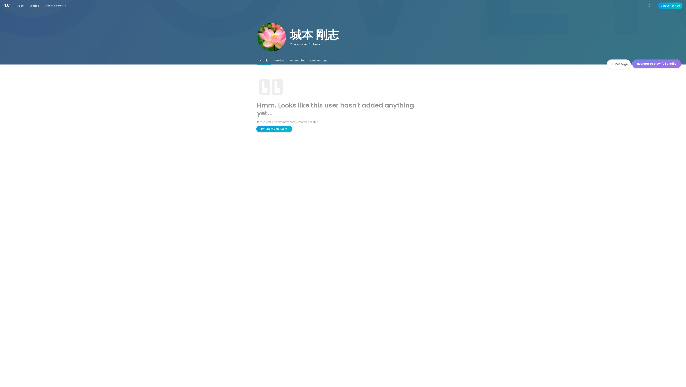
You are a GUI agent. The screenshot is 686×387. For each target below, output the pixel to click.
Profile (264, 60)
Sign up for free (670, 6)
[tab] (264, 60)
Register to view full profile (656, 64)
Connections (318, 60)
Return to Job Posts (274, 129)
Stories (279, 60)
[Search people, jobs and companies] (649, 5)
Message (621, 64)
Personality (297, 60)
